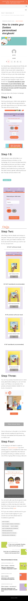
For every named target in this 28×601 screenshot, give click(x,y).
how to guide (5, 526)
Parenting (11, 565)
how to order (14, 526)
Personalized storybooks (8, 535)
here (14, 508)
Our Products (12, 586)
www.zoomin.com (13, 447)
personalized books (7, 530)
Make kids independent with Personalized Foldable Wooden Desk (9, 590)
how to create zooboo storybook (10, 523)
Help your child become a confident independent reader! (9, 568)
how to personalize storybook (10, 528)
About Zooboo (19, 21)
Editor (14, 55)
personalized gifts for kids (9, 532)
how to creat (5, 521)
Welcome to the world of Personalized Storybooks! (8, 578)
